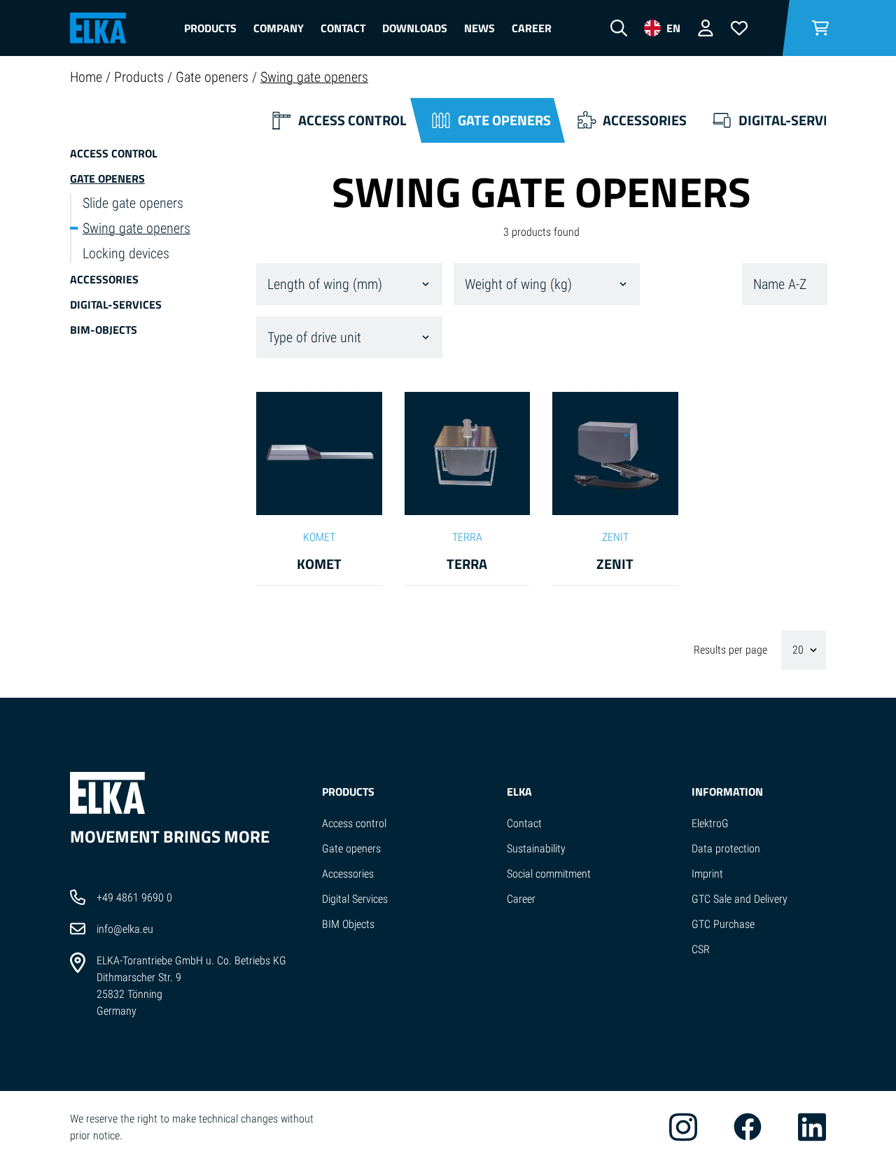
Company (278, 28)
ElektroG (710, 823)
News (479, 28)
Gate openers (214, 77)
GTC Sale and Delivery (740, 899)
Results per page (732, 649)
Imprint (707, 873)
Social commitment (549, 873)
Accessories (104, 279)
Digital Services (355, 899)
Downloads (414, 28)
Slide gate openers (133, 203)
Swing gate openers (314, 77)
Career (532, 28)
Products (210, 28)
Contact (343, 28)
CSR (701, 949)
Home (88, 77)
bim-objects (103, 329)
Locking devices (126, 253)
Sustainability (536, 848)
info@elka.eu (125, 929)
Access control (114, 153)
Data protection (726, 848)
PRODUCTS (348, 791)
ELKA (519, 791)
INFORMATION (727, 791)
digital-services (116, 304)
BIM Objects (348, 924)
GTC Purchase (723, 924)
